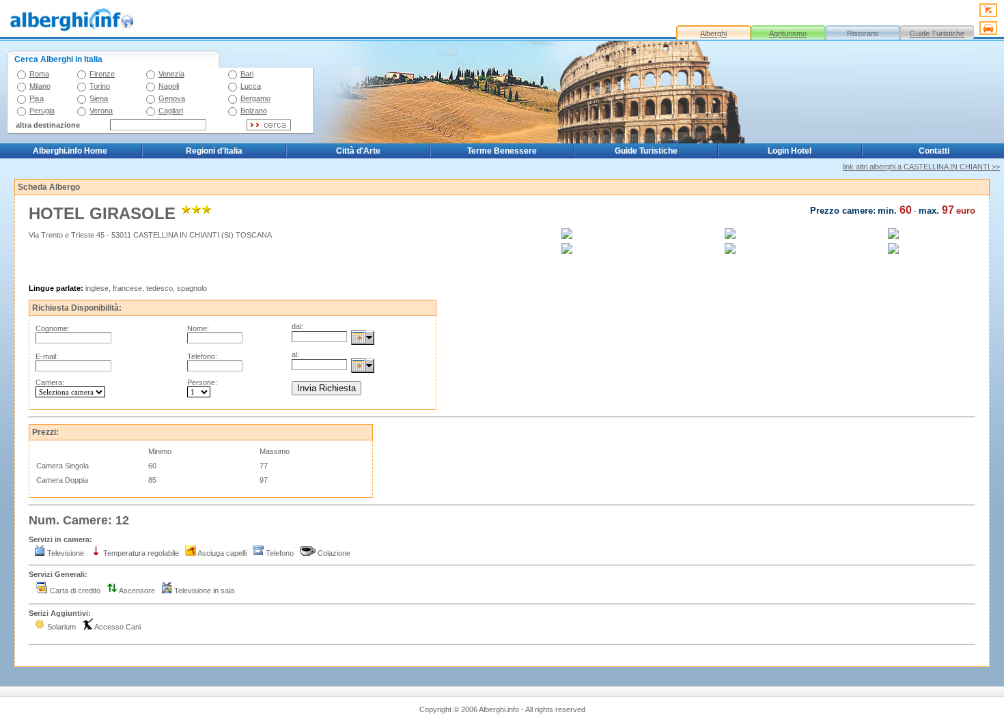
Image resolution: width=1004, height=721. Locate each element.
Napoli (168, 86)
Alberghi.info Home (70, 151)
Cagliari (170, 111)
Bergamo (255, 98)
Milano (40, 86)
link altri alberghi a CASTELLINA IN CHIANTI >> (921, 166)
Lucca (250, 86)
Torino (99, 86)
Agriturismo (788, 33)
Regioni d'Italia (214, 151)
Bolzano (253, 111)
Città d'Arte (358, 151)
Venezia (171, 74)
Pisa (36, 98)
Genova (171, 98)
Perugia (42, 111)
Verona (101, 111)
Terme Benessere (502, 151)
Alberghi (713, 33)
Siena (98, 98)
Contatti (934, 151)
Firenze (102, 74)
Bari (246, 74)
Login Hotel (789, 151)
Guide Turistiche (937, 33)
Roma (39, 74)
